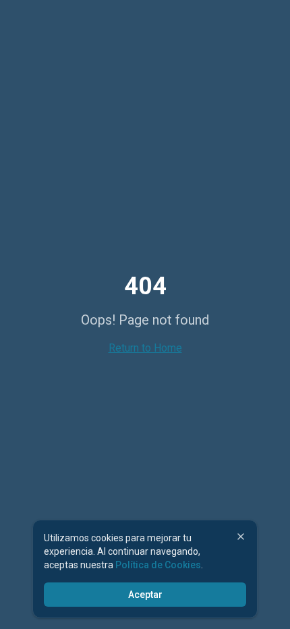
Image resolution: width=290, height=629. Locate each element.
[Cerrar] (241, 536)
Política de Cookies (158, 564)
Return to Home (145, 347)
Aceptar (145, 594)
